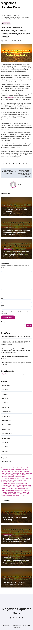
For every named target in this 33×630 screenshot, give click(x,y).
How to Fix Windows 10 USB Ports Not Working (16, 336)
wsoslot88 (25, 490)
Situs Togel (13, 478)
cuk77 (17, 487)
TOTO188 (22, 495)
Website (2, 305)
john (21, 184)
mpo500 (20, 469)
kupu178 (8, 480)
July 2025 (5, 442)
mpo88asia (16, 495)
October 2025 (6, 429)
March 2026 (5, 407)
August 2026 (6, 385)
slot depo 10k (10, 468)
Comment (3, 270)
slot (13, 476)
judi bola (3, 480)
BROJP (19, 478)
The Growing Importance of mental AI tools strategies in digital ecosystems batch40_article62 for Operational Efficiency (16, 350)
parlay (23, 473)
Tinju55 (23, 478)
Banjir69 (23, 480)
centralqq (19, 471)
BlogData (25, 625)
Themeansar (16, 627)
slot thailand (26, 471)
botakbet (22, 476)
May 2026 (5, 398)
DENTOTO (8, 494)
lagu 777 (19, 492)
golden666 (4, 490)
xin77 (14, 485)
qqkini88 (19, 494)
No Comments (22, 40)
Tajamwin (3, 468)
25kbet (3, 473)
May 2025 (5, 451)
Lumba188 (11, 482)
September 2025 (7, 433)
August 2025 (6, 438)
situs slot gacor (12, 475)
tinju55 (23, 488)
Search (3, 322)
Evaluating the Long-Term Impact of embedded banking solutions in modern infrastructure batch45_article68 (15, 342)
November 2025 (7, 425)
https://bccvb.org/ (11, 471)
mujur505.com (24, 487)
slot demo (19, 485)
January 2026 (6, 416)
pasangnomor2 (5, 478)
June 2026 (5, 394)
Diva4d (19, 475)
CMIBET (14, 494)
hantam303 (4, 475)
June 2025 (5, 447)
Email (2, 298)
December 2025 (6, 420)
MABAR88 (10, 97)
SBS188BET (4, 476)
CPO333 (23, 475)
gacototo (9, 485)
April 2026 (5, 403)
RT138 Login (17, 488)
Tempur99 (4, 485)
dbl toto (11, 488)
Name (2, 292)
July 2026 (5, 389)
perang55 (19, 490)
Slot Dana (17, 468)
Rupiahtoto (12, 487)
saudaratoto (25, 492)
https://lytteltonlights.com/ (10, 469)
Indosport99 (4, 482)
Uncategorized (6, 23)
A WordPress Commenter (8, 374)
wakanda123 (24, 483)
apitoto (3, 494)
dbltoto (10, 476)
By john (6, 40)
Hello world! (21, 374)
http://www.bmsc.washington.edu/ (11, 483)
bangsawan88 (11, 490)
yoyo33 (7, 487)
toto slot (13, 480)
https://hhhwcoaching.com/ (13, 473)
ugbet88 (17, 476)
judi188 (18, 480)
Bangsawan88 (8, 495)
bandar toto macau (6, 492)
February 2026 (6, 411)
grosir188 (28, 478)
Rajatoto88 (28, 473)
